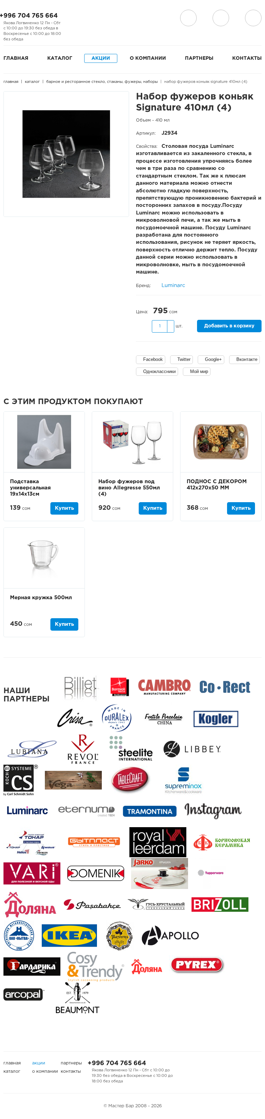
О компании (148, 58)
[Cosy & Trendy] (95, 966)
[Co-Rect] (225, 687)
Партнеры (199, 58)
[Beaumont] (77, 998)
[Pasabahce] (92, 904)
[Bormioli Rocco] (119, 687)
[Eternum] (86, 811)
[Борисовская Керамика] (221, 842)
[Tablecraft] (130, 780)
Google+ (213, 359)
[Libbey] (192, 749)
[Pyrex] (197, 966)
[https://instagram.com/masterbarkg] (213, 811)
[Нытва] (19, 935)
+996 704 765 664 (117, 1063)
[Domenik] (95, 873)
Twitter (183, 359)
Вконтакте (246, 359)
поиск (221, 18)
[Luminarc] (27, 811)
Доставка (188, 18)
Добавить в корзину (229, 326)
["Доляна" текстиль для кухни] (30, 904)
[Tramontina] (150, 811)
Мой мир (199, 371)
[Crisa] (75, 718)
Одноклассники (159, 371)
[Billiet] (80, 687)
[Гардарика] (31, 966)
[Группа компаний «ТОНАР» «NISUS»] (31, 842)
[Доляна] (146, 966)
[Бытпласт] (94, 842)
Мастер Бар (140, 19)
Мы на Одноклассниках (94, 18)
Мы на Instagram (83, 18)
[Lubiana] (31, 749)
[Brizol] (220, 904)
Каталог (59, 58)
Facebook (153, 359)
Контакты (247, 58)
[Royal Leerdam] (157, 842)
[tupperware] (210, 873)
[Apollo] (170, 935)
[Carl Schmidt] (20, 780)
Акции (100, 58)
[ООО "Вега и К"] (73, 780)
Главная (15, 58)
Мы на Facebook (72, 18)
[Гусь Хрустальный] (156, 904)
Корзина (253, 18)
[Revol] (82, 749)
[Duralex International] (116, 718)
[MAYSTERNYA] (119, 935)
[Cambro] (164, 687)
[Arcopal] (26, 998)
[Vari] (31, 873)
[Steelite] (131, 749)
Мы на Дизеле (75, 28)
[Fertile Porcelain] (163, 718)
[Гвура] (159, 873)
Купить (64, 508)
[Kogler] (216, 718)
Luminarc (173, 285)
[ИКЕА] (69, 935)
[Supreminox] (182, 780)
